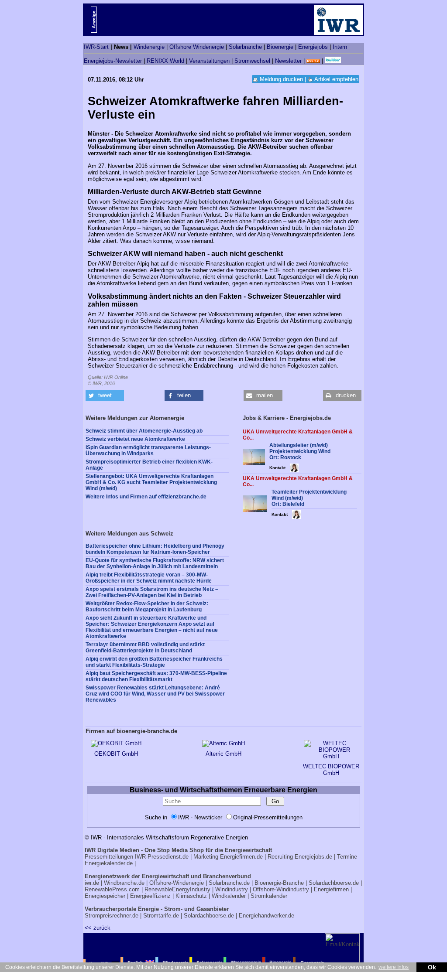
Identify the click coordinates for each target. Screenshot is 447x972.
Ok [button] (432, 967)
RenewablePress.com (112, 889)
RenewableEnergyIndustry (177, 889)
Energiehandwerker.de (266, 915)
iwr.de (92, 883)
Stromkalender (269, 896)
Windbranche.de (124, 883)
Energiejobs (313, 47)
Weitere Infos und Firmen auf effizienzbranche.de (146, 497)
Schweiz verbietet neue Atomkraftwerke (135, 439)
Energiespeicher (105, 896)
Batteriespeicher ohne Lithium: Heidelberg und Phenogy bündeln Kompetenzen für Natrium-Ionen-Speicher (155, 549)
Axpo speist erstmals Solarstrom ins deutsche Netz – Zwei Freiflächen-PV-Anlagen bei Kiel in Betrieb (152, 592)
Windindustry (231, 889)
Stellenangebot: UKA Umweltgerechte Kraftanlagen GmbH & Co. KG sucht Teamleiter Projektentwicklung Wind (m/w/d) (151, 482)
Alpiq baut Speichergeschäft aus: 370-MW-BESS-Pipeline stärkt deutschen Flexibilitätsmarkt (156, 676)
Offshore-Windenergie (176, 883)
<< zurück (97, 927)
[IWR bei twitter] (333, 61)
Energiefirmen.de (241, 856)
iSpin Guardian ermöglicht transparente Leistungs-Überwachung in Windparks (148, 450)
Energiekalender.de (109, 863)
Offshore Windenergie (196, 47)
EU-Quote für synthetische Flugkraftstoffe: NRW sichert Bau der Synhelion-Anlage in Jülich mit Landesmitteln (155, 563)
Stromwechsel (252, 61)
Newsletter (288, 61)
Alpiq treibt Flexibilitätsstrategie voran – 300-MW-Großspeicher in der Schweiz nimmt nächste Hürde (149, 578)
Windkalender (229, 896)
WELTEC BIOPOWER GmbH (331, 769)
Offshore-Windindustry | (282, 889)
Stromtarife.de (161, 915)
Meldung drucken (281, 79)
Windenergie (149, 47)
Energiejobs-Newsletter (113, 61)
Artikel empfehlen (336, 79)
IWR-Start (96, 47)
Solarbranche (245, 47)
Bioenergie (280, 47)
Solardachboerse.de (334, 883)
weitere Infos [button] (393, 967)
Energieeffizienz (150, 896)
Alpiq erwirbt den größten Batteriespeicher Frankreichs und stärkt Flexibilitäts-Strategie (154, 662)
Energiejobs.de (313, 856)
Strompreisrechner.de (111, 915)
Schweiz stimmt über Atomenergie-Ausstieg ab (144, 431)
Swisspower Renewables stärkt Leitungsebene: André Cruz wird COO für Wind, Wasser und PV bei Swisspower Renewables (155, 694)
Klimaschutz (191, 896)
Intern (340, 47)
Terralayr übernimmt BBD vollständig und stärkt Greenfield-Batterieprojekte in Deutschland (145, 647)
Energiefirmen (331, 889)
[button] (105, 395)
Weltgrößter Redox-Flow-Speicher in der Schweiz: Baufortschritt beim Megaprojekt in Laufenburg (147, 606)
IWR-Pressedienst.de (162, 856)
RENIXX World (165, 61)
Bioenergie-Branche (279, 883)
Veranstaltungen (209, 61)
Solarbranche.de (229, 883)
